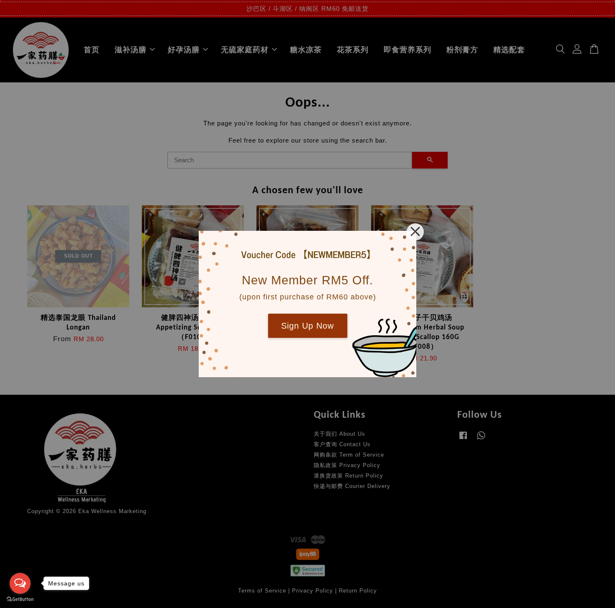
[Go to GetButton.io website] (20, 599)
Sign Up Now (307, 325)
